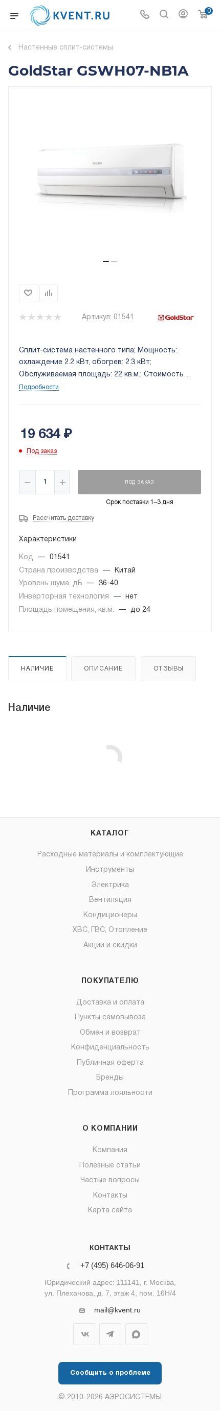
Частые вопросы (110, 1180)
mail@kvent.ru (117, 1310)
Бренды (110, 1077)
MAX (136, 1334)
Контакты (110, 1195)
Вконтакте (84, 1334)
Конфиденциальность (110, 1047)
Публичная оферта (110, 1063)
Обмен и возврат (110, 1033)
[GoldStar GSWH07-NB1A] (110, 177)
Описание (103, 669)
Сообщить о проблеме (110, 1373)
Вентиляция (110, 900)
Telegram (110, 1334)
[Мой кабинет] (183, 15)
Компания (110, 1150)
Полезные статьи (110, 1165)
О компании (110, 1129)
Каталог (110, 833)
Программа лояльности (110, 1093)
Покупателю (110, 981)
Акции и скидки (110, 945)
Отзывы (168, 669)
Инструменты (110, 870)
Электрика (110, 885)
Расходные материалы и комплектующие (110, 854)
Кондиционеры (110, 915)
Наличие (37, 669)
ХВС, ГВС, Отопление (110, 930)
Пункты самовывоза (110, 1017)
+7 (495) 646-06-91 (112, 1266)
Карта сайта (110, 1210)
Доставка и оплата (110, 1002)
